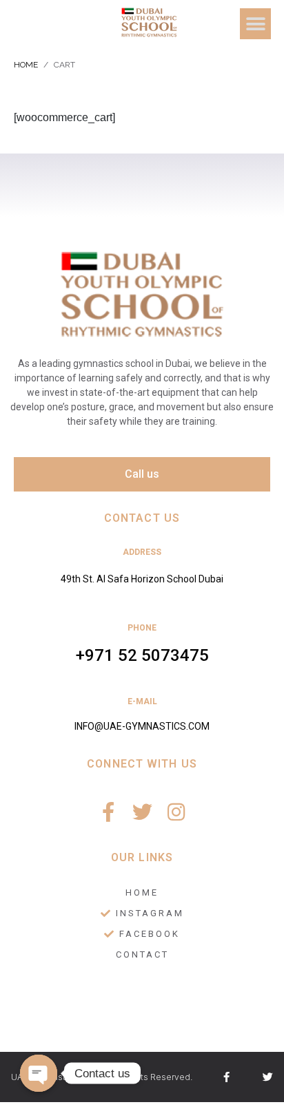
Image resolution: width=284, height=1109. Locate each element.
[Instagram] (176, 812)
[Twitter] (142, 812)
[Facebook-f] (109, 812)
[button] (255, 23)
